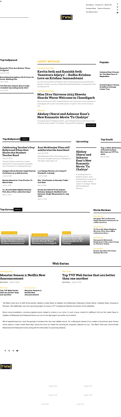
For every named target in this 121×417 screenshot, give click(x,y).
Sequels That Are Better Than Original (15, 69)
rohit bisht (4, 282)
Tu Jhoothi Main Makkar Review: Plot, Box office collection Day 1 (16, 191)
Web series (66, 271)
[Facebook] (117, 4)
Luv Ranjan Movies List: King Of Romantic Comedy (52, 172)
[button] (82, 51)
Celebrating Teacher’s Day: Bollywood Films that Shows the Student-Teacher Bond (18, 151)
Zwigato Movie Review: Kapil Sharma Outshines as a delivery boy (18, 172)
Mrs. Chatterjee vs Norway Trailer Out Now (53, 181)
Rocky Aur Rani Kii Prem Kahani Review (104, 252)
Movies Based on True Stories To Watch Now (17, 181)
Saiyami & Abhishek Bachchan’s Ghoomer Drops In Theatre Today (106, 242)
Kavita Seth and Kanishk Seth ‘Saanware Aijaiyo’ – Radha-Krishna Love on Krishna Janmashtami (64, 75)
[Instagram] (117, 7)
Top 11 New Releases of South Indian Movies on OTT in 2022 (111, 150)
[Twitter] (117, 9)
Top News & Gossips (45, 68)
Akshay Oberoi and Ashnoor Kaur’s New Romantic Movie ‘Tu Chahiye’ (63, 115)
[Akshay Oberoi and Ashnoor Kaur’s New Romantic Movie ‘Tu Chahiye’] (75, 231)
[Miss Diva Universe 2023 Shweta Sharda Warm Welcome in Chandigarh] (44, 231)
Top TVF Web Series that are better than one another (88, 276)
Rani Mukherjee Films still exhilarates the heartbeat (54, 149)
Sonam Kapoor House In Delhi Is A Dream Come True (109, 87)
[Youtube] (117, 12)
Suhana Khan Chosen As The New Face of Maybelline (109, 74)
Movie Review (98, 216)
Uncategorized (6, 271)
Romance (41, 110)
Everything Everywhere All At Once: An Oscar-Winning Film (17, 78)
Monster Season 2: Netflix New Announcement (22, 276)
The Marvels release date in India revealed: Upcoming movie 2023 (14, 87)
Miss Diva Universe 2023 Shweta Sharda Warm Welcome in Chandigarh (66, 96)
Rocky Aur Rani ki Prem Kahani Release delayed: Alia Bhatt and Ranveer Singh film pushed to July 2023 (53, 193)
